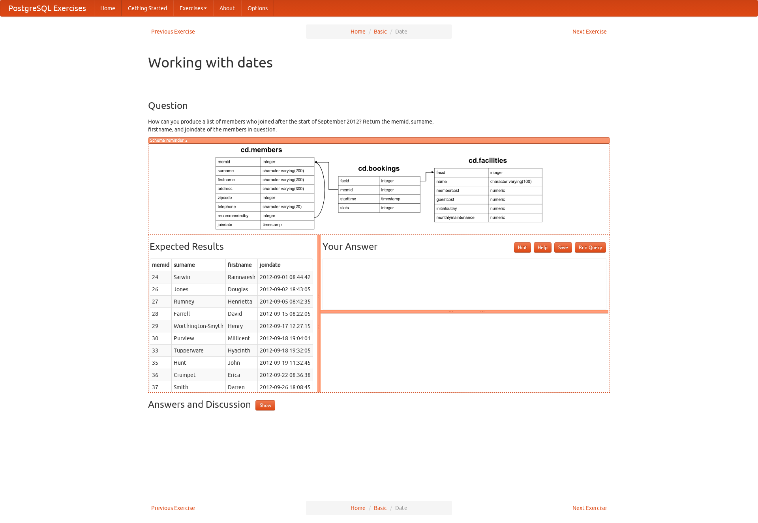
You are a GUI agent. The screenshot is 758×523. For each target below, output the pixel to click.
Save (563, 247)
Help (543, 247)
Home (107, 8)
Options (258, 8)
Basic (380, 31)
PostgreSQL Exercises (47, 8)
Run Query (590, 247)
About (227, 8)
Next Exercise (589, 31)
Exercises (191, 8)
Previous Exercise (173, 31)
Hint (522, 247)
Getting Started (147, 8)
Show (265, 405)
